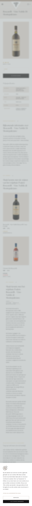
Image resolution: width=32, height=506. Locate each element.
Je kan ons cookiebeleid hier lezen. (12, 493)
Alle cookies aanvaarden (17, 501)
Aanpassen (16, 497)
